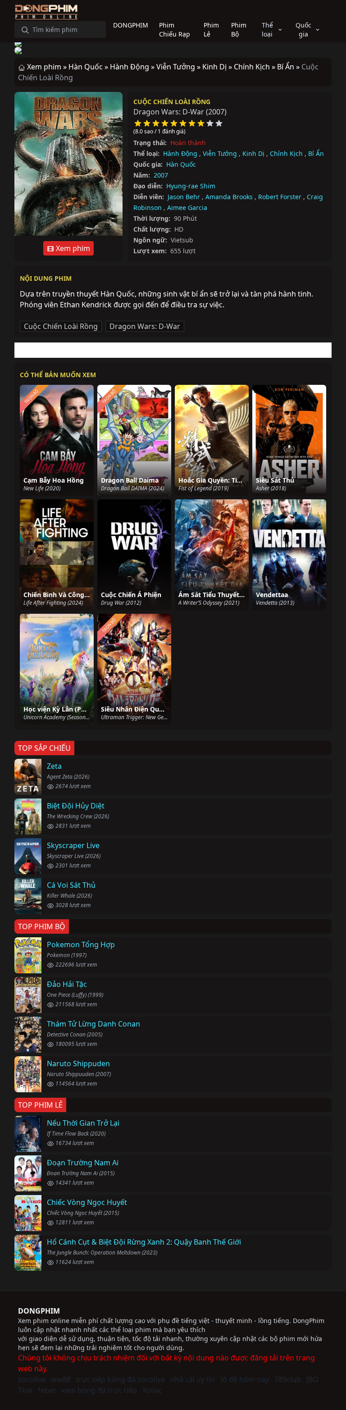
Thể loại (267, 29)
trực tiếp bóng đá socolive (120, 1379)
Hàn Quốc (181, 164)
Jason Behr (184, 196)
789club (287, 1379)
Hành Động (180, 153)
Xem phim (72, 248)
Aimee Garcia (187, 207)
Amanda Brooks (229, 196)
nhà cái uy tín (192, 1379)
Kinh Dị (253, 153)
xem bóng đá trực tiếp (99, 1390)
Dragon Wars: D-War (144, 326)
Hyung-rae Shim (190, 186)
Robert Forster (279, 196)
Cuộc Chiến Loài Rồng (171, 101)
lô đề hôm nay (245, 1379)
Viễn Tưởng (220, 153)
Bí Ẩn (316, 153)
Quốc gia (303, 29)
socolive (32, 1379)
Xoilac (152, 1390)
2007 (161, 175)
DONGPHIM (39, 1311)
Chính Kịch (286, 153)
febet (47, 1390)
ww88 (61, 1379)
